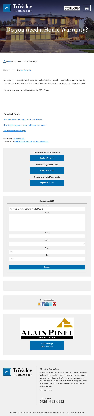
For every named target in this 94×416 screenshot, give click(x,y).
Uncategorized (18, 138)
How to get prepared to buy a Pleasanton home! (24, 125)
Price (47, 248)
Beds (47, 232)
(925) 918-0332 (47, 345)
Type (47, 212)
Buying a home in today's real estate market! (22, 119)
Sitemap (56, 412)
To (47, 255)
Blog (9, 61)
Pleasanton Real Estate (23, 141)
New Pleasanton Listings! (14, 131)
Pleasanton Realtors (40, 141)
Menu (87, 10)
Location (47, 205)
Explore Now (45, 158)
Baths (47, 240)
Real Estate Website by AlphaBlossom (72, 412)
